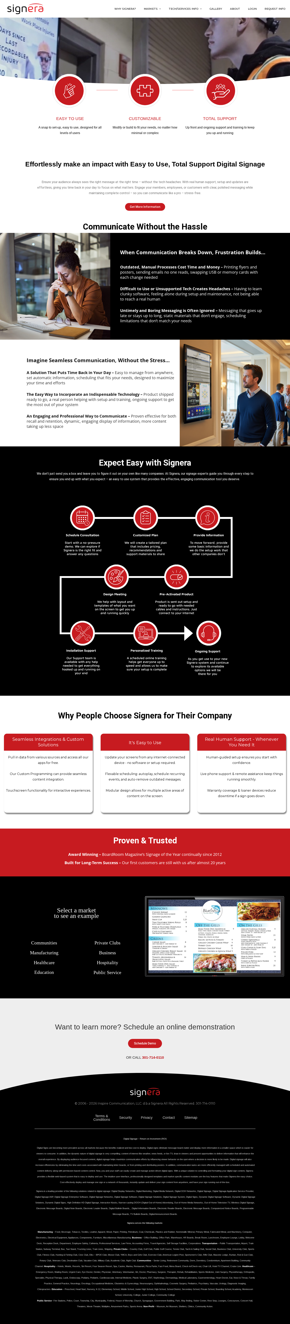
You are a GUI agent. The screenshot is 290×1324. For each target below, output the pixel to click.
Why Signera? (125, 8)
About (235, 8)
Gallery (216, 8)
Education (44, 972)
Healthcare (44, 962)
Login (252, 8)
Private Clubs (107, 942)
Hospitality (107, 962)
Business (107, 952)
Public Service (107, 972)
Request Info (275, 8)
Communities (44, 942)
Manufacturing (44, 952)
